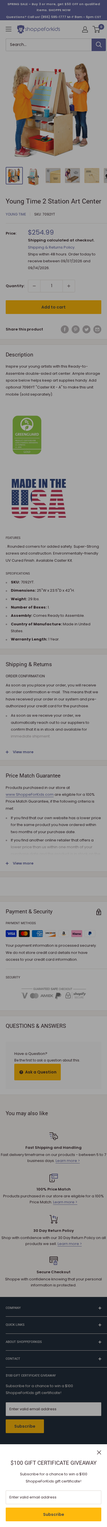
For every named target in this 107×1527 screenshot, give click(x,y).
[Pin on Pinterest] (76, 329)
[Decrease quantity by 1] (34, 286)
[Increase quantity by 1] (69, 286)
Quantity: (15, 286)
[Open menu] (8, 29)
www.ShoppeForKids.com (30, 794)
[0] (96, 29)
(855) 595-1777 (53, 17)
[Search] (99, 45)
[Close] (99, 1452)
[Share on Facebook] (65, 329)
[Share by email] (97, 329)
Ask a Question (40, 1072)
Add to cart (53, 307)
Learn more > (68, 1160)
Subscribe (53, 1514)
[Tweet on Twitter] (86, 329)
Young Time (16, 214)
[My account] (85, 29)
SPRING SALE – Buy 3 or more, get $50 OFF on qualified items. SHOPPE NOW (53, 7)
